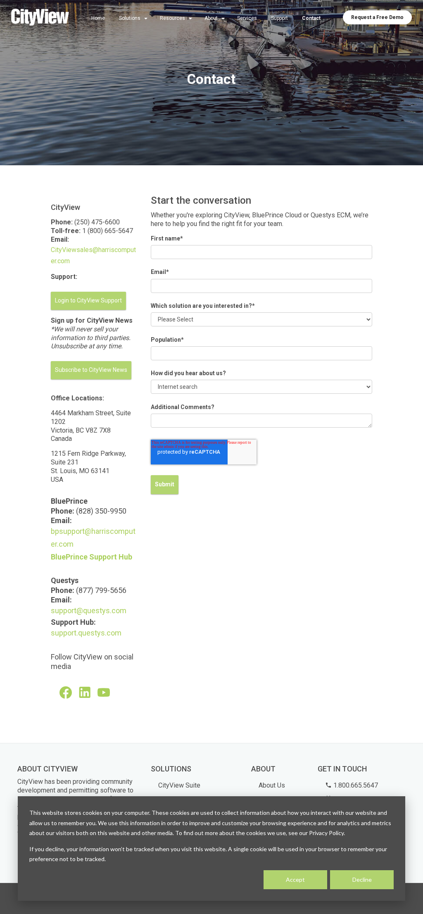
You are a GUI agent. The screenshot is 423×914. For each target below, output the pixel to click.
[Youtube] (104, 693)
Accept (295, 879)
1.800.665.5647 (355, 785)
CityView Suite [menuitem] (179, 785)
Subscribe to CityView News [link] (91, 370)
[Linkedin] (85, 693)
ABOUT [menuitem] (263, 768)
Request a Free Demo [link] (377, 17)
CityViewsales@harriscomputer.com (93, 255)
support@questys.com (88, 610)
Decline (362, 879)
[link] (40, 18)
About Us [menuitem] (272, 785)
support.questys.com (86, 632)
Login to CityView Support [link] (88, 300)
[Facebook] (66, 693)
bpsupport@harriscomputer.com (93, 537)
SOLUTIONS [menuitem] (171, 768)
